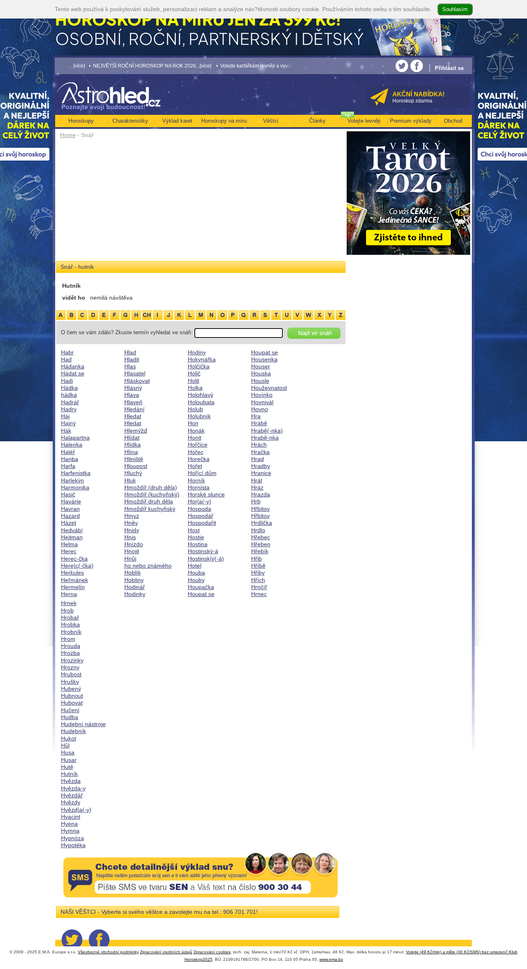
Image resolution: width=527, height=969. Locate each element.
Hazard (70, 515)
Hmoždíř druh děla (148, 501)
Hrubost (71, 674)
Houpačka (201, 587)
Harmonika (75, 487)
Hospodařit (202, 522)
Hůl (65, 745)
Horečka (199, 459)
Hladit (131, 359)
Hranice (261, 473)
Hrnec (259, 594)
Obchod (453, 121)
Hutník (69, 774)
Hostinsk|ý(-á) (206, 558)
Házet (68, 522)
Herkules (72, 572)
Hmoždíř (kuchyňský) (152, 494)
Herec (69, 551)
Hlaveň (133, 402)
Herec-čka (74, 558)
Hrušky (70, 681)
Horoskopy (81, 121)
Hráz (257, 487)
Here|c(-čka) (77, 565)
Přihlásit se (449, 68)
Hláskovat (137, 380)
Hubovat (72, 702)
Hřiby (258, 572)
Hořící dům (202, 473)
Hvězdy (70, 802)
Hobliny (134, 580)
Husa (68, 752)
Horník (196, 480)
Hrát (256, 480)
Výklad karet (177, 121)
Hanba (69, 459)
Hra (256, 416)
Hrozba (70, 653)
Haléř (68, 452)
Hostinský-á (203, 551)
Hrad (257, 459)
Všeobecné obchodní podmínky (108, 952)
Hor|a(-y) (199, 501)
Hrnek (69, 603)
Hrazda (260, 494)
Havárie (71, 501)
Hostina (198, 544)
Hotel (194, 565)
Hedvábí (72, 530)
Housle (260, 380)
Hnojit (131, 551)
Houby (196, 580)
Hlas (130, 366)
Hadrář (70, 402)
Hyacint (70, 816)
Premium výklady (410, 121)
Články (317, 121)
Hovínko (262, 394)
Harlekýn (72, 480)
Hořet (195, 466)
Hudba (69, 717)
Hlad (130, 352)
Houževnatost (269, 387)
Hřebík (259, 551)
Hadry (69, 409)
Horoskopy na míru (224, 121)
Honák (196, 430)
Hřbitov (260, 508)
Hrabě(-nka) (267, 430)
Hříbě (258, 565)
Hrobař (70, 617)
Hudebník (73, 731)
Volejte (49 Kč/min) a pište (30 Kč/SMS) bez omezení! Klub (462, 952)
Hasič (68, 494)
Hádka (69, 387)
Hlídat (132, 437)
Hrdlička (261, 522)
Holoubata (201, 402)
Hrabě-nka (265, 437)
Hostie (196, 537)
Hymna (70, 830)
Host (194, 530)
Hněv (131, 522)
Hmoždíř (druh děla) (150, 487)
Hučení (70, 710)
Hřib (256, 558)
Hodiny (197, 352)
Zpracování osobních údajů (166, 952)
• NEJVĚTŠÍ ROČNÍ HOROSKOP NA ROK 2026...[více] (126, 65)
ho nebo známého (148, 565)
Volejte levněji (363, 121)
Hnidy (131, 530)
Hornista (199, 487)
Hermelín (73, 587)
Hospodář (200, 515)
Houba (196, 572)
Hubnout (72, 695)
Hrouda (70, 646)
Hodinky (134, 594)
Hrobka (70, 624)
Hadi (67, 380)
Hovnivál (262, 402)
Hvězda (71, 781)
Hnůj (130, 558)
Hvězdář (72, 795)
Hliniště (133, 459)
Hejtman (72, 537)
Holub (195, 409)
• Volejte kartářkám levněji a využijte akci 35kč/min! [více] (255, 65)
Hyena (69, 823)
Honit (194, 437)
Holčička (199, 366)
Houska (261, 373)
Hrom (68, 639)
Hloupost (135, 466)
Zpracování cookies (212, 952)
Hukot (68, 738)
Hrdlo (258, 530)
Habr (67, 352)
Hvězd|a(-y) (76, 809)
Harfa (68, 466)
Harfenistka (76, 473)
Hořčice (198, 444)
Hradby (260, 466)
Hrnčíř (259, 587)
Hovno (259, 409)
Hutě (67, 767)
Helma (69, 544)
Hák (66, 430)
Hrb (256, 501)
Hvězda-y (73, 788)
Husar (69, 760)
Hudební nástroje (83, 724)
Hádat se (72, 373)
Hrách (259, 444)
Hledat (132, 416)
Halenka (71, 444)
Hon (193, 423)
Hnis (130, 537)
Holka (195, 387)
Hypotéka (73, 845)
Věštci (270, 121)
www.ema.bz (331, 959)
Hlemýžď (135, 430)
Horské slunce (206, 494)
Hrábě (259, 423)
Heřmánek (74, 580)
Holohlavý (200, 394)
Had (66, 359)
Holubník (199, 416)
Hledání (134, 409)
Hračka (260, 452)
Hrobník (71, 632)
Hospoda (199, 508)
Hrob (67, 610)
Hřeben (260, 544)
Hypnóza (72, 838)
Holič (194, 373)
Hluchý (133, 473)
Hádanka (72, 366)
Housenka (264, 359)
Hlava (131, 394)
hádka (69, 394)
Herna (69, 594)
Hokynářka (202, 359)
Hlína (131, 452)
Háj (65, 416)
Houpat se (201, 594)
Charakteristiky (130, 121)
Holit (193, 380)
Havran (70, 508)
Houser (260, 366)
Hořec (195, 452)
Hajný (68, 423)
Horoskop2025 (198, 959)
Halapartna (75, 437)
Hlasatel (134, 373)
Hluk (130, 480)
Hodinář (134, 587)
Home (68, 135)
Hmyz (131, 515)
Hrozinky (72, 660)
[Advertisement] (200, 202)
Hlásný (133, 387)
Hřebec (260, 537)
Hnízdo (133, 544)
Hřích (258, 580)
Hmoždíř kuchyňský (149, 508)
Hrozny (70, 667)
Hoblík (132, 572)
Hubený (71, 688)
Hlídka (132, 444)
